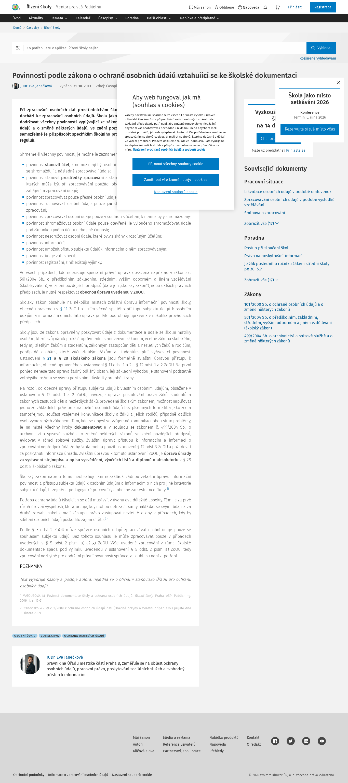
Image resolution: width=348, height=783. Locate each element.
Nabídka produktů (223, 737)
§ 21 (47, 358)
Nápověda (251, 7)
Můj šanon (141, 737)
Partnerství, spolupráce (182, 751)
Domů (17, 28)
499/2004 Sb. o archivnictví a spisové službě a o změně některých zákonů (288, 339)
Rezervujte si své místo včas (310, 129)
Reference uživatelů (179, 744)
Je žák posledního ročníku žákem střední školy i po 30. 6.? (288, 266)
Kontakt (253, 737)
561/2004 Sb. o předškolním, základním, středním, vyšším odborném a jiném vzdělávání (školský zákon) (288, 322)
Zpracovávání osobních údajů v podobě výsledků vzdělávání (289, 202)
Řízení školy (52, 28)
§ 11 (64, 309)
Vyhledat (324, 48)
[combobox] (174, 48)
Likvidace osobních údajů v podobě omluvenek (287, 191)
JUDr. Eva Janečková (36, 86)
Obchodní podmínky (28, 775)
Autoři (138, 744)
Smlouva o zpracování (264, 212)
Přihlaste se (295, 150)
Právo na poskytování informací (273, 255)
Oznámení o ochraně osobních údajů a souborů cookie (169, 149)
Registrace (322, 7)
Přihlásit (295, 7)
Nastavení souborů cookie (132, 775)
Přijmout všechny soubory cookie (175, 164)
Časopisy (32, 28)
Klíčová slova (143, 751)
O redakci (254, 744)
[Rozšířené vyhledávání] (17, 48)
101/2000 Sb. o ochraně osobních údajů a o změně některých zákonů (283, 307)
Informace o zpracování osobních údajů (78, 775)
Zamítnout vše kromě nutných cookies (176, 180)
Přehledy (216, 751)
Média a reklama (176, 737)
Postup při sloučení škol (266, 247)
